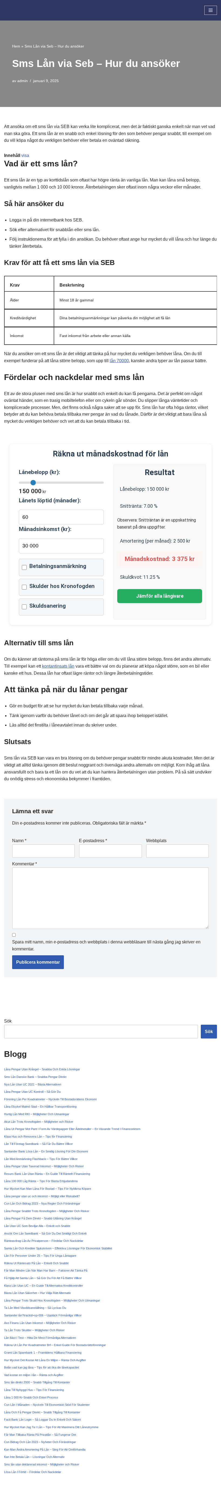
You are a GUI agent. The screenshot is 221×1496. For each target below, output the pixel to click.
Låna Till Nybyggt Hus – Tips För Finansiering (34, 1389)
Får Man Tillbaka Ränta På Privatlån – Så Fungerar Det (40, 1434)
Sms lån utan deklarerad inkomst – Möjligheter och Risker (41, 1464)
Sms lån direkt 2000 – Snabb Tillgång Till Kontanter (37, 1382)
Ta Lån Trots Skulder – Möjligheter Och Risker (34, 1330)
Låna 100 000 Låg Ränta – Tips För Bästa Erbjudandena (41, 1181)
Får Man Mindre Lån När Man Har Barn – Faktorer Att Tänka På (45, 1270)
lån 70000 (119, 360)
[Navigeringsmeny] (210, 10)
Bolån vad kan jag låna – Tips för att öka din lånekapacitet (41, 1367)
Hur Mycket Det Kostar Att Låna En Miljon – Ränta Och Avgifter (45, 1360)
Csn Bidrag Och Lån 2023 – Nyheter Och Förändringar (40, 1442)
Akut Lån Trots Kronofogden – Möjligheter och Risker (38, 1121)
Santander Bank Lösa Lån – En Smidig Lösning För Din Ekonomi (46, 1151)
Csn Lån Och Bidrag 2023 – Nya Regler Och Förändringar (42, 1203)
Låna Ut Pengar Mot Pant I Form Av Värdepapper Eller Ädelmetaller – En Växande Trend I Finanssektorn (72, 1129)
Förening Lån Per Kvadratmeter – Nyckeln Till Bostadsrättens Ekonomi (50, 1099)
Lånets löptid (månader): (50, 500)
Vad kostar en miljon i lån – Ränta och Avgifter (33, 1375)
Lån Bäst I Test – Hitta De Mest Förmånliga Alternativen (40, 1337)
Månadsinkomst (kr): (45, 529)
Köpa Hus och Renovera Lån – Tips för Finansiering (38, 1136)
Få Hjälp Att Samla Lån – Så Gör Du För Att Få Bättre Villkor (43, 1278)
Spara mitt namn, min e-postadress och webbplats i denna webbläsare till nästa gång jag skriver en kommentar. (106, 945)
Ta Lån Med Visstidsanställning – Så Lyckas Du (35, 1307)
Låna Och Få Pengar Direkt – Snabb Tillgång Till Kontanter (42, 1412)
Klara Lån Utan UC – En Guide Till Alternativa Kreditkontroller (43, 1285)
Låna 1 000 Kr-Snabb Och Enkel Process (31, 1397)
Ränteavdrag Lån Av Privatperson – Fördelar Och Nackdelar (43, 1240)
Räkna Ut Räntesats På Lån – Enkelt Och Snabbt (36, 1263)
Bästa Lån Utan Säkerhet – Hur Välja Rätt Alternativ (37, 1293)
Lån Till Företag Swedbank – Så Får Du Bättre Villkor (38, 1143)
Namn (19, 840)
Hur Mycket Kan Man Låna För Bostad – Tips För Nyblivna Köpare (47, 1188)
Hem (16, 46)
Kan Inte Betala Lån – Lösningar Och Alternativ (34, 1456)
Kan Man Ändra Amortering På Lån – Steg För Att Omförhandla (44, 1449)
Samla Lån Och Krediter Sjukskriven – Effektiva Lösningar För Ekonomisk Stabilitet (58, 1248)
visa (25, 155)
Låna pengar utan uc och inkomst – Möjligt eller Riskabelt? (42, 1196)
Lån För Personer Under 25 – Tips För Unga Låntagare (40, 1255)
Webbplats (156, 840)
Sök (8, 1021)
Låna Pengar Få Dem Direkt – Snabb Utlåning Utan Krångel (42, 1218)
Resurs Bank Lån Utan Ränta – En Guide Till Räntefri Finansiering (47, 1173)
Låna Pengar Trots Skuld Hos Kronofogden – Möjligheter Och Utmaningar (52, 1300)
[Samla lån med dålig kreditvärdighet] (20, 10)
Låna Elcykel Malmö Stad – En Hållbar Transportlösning (40, 1106)
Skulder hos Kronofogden (62, 586)
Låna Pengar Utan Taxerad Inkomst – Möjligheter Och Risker (44, 1166)
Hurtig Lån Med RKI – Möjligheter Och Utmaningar (36, 1114)
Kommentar (24, 864)
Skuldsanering (47, 606)
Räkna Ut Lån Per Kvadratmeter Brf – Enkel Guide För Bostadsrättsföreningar (55, 1345)
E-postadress (93, 840)
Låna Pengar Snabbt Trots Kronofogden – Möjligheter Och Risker (46, 1211)
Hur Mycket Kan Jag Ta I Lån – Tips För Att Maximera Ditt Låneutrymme (51, 1427)
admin (22, 81)
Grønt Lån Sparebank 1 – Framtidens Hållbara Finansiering (42, 1352)
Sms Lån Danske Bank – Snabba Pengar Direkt (35, 1076)
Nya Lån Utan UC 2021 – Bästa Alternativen (32, 1084)
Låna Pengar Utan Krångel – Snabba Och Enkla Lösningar (42, 1069)
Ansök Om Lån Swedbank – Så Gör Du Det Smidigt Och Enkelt (45, 1233)
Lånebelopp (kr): (39, 472)
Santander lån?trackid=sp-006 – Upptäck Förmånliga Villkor (43, 1315)
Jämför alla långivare (160, 596)
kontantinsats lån (58, 666)
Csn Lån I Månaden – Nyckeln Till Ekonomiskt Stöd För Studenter (47, 1404)
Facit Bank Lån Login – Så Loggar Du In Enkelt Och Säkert (42, 1419)
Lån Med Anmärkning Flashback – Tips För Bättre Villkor (41, 1159)
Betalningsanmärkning (57, 566)
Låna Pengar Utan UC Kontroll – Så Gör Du (32, 1091)
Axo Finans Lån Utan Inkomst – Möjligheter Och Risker (40, 1322)
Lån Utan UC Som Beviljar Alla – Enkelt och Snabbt (37, 1226)
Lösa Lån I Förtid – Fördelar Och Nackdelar (32, 1472)
